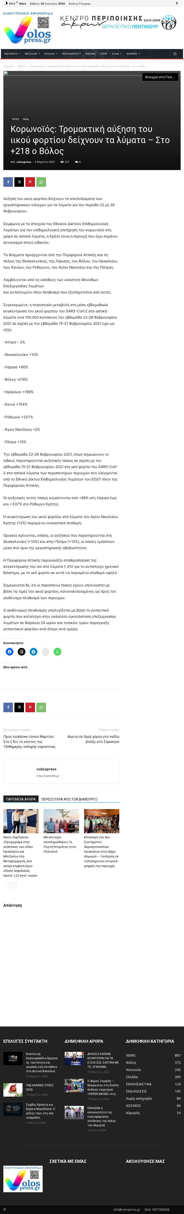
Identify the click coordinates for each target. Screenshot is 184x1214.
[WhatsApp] (41, 182)
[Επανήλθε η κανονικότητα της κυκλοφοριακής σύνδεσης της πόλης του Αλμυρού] (74, 1112)
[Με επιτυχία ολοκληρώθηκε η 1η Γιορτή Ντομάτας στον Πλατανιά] (61, 821)
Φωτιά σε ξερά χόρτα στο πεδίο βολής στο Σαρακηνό (93, 739)
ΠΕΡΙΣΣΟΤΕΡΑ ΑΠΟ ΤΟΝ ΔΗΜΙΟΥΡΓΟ (69, 799)
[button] (175, 53)
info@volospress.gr (127, 1210)
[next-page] (14, 885)
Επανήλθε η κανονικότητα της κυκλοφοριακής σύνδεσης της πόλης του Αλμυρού (101, 1116)
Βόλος (26, 119)
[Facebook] (177, 3)
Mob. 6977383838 (157, 1210)
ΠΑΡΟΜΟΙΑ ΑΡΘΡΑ (21, 799)
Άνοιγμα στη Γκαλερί (161, 77)
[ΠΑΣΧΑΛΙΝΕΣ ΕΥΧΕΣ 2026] (13, 1090)
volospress (24, 162)
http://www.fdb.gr (48, 776)
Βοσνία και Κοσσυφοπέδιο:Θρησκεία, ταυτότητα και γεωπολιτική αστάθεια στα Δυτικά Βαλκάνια (42, 1062)
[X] (19, 182)
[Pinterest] (30, 182)
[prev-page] (6, 885)
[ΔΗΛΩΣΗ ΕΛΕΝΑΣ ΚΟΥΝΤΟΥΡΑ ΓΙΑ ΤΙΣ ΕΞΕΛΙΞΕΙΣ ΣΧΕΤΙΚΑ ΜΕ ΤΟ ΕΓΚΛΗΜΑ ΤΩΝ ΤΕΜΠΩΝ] (74, 1058)
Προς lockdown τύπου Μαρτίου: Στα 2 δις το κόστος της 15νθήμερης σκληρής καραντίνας (29, 741)
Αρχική (8, 66)
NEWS (21, 66)
